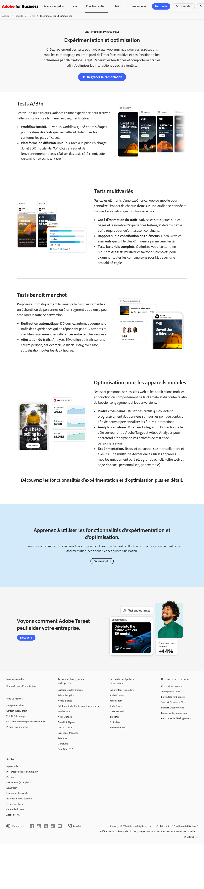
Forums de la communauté (174, 713)
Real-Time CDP (65, 749)
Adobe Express (65, 700)
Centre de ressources (171, 686)
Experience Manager (68, 733)
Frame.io (62, 738)
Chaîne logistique (14, 804)
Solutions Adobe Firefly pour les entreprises (78, 706)
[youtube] (60, 826)
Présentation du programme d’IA (22, 771)
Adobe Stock (116, 706)
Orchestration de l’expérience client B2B (25, 721)
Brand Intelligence (67, 722)
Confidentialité (163, 826)
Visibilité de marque (16, 716)
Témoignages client (170, 691)
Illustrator (114, 716)
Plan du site (130, 831)
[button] (15, 826)
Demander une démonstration (21, 686)
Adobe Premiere (117, 727)
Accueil (5, 16)
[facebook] (32, 826)
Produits (19, 16)
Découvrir (161, 6)
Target (74, 6)
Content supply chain (16, 710)
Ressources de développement (176, 718)
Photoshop (115, 722)
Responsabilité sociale (17, 793)
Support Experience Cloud (173, 702)
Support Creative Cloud (172, 707)
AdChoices (192, 836)
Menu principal (52, 6)
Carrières (10, 777)
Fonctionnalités (95, 6)
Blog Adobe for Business (173, 697)
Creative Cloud (65, 727)
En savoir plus (102, 561)
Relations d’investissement (19, 798)
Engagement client (15, 705)
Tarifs (118, 6)
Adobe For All (13, 814)
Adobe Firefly (116, 700)
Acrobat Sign (64, 711)
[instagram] (39, 826)
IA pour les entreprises (17, 727)
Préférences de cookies (111, 831)
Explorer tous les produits (70, 690)
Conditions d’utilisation (185, 826)
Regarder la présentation (104, 77)
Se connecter (183, 6)
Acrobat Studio (65, 716)
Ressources (137, 6)
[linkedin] (53, 826)
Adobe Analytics (66, 695)
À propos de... (12, 766)
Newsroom (11, 787)
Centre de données (15, 809)
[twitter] (46, 826)
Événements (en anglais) (18, 782)
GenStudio (63, 743)
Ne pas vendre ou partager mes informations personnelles (167, 831)
